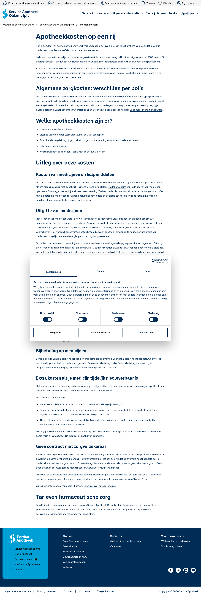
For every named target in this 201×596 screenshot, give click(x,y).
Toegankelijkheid (106, 591)
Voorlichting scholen (172, 546)
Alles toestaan (145, 332)
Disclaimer (85, 591)
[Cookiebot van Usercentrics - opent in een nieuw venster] (154, 261)
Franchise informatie (74, 551)
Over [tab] (147, 271)
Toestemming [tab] (53, 271)
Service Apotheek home (27, 548)
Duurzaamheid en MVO (75, 556)
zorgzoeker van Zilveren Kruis (131, 479)
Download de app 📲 (25, 559)
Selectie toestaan (100, 332)
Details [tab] (100, 271)
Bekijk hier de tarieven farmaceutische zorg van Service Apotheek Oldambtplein (79, 505)
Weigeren (55, 332)
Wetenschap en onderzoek (175, 541)
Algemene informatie (125, 13)
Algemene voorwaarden (18, 591)
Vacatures (115, 546)
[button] (95, 14)
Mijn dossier (188, 3)
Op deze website (117, 187)
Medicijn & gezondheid (160, 13)
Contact (19, 569)
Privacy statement (47, 591)
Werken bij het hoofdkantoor (125, 541)
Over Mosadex (71, 546)
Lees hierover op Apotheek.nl (99, 486)
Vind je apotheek (23, 554)
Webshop (168, 3)
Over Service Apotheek (75, 541)
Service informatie (94, 13)
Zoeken (150, 3)
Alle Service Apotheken (27, 564)
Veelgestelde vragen (74, 562)
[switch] (82, 319)
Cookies (68, 591)
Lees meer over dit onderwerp (146, 109)
